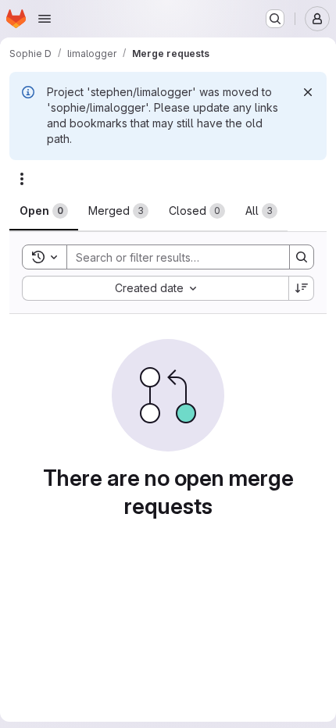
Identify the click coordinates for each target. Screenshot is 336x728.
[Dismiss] (307, 92)
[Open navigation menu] (44, 18)
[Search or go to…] (275, 18)
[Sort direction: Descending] (301, 288)
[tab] (43, 210)
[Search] (301, 256)
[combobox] (155, 288)
